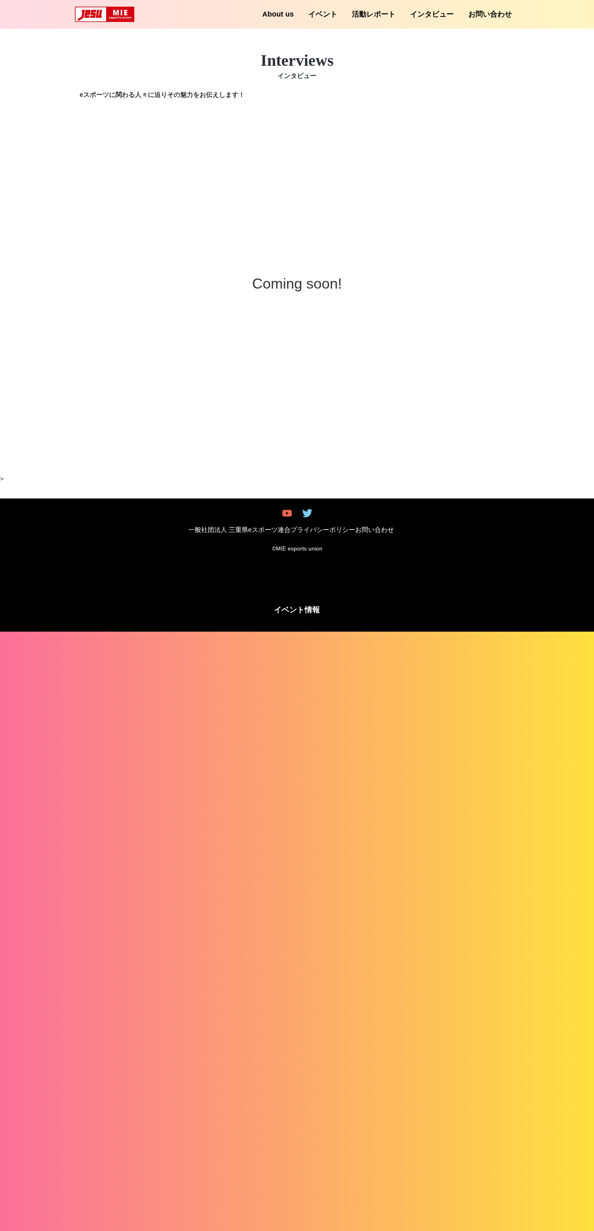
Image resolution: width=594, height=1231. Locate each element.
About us (278, 14)
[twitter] (307, 513)
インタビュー (432, 14)
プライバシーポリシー (323, 529)
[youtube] (287, 513)
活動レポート (374, 14)
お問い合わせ (490, 14)
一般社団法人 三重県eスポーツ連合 (239, 529)
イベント (322, 14)
